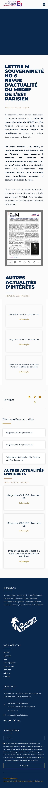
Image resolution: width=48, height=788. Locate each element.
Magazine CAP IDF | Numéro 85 (24, 339)
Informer (7, 670)
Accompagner (9, 663)
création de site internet (34, 781)
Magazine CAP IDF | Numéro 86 (24, 314)
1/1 (10, 262)
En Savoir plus (24, 319)
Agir (5, 659)
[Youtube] (9, 720)
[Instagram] (19, 720)
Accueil (6, 652)
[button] (44, 4)
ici (36, 760)
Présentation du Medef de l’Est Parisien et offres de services (24, 366)
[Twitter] (14, 720)
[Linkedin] (5, 720)
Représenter (8, 666)
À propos (7, 656)
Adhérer (6, 673)
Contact (6, 677)
